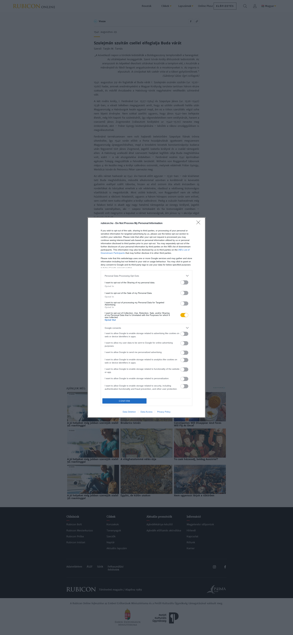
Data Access (146, 412)
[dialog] (146, 317)
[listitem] (146, 275)
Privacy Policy (163, 412)
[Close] (199, 223)
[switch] (184, 282)
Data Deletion (129, 412)
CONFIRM (124, 401)
